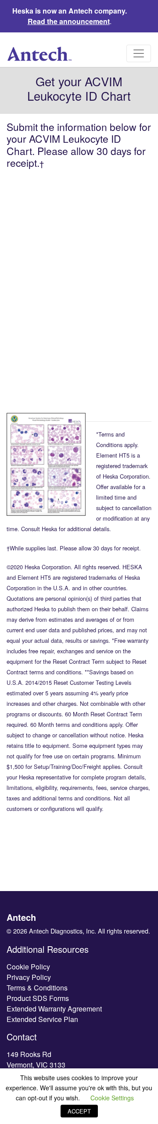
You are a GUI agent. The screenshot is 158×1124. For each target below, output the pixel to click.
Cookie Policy (28, 967)
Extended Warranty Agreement (54, 1009)
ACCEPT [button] (79, 1111)
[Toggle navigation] (138, 53)
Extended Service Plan (42, 1019)
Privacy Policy (29, 977)
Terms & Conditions (37, 988)
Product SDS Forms (38, 998)
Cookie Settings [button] (112, 1097)
